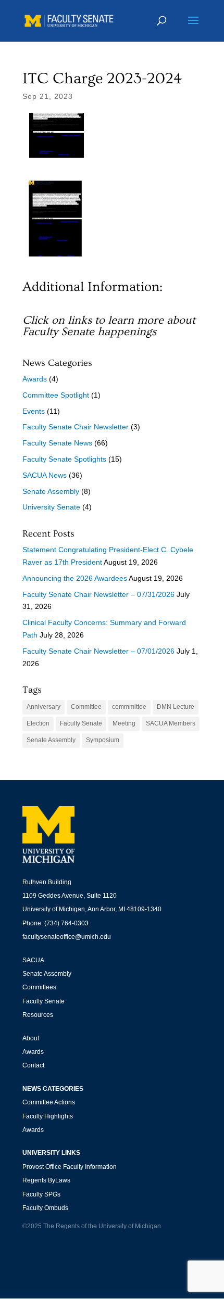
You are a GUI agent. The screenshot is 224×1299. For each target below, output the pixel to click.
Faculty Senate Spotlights (64, 459)
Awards (34, 379)
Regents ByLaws (46, 1180)
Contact (33, 1065)
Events (33, 411)
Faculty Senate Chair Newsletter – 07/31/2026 (98, 594)
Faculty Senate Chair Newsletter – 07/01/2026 (98, 651)
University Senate (51, 507)
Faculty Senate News (57, 443)
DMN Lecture (175, 706)
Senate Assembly (50, 491)
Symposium (102, 740)
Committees (39, 987)
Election (38, 723)
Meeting (124, 723)
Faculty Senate (81, 723)
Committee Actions (48, 1102)
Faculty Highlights (47, 1116)
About (30, 1038)
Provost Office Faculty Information (69, 1166)
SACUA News (44, 475)
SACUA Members (170, 723)
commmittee (129, 706)
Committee (86, 706)
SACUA (33, 960)
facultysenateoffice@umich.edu (66, 936)
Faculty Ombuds (45, 1208)
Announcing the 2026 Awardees (74, 578)
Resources (37, 1014)
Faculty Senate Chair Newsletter (75, 427)
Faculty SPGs (41, 1194)
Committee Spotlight (55, 395)
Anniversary (43, 706)
